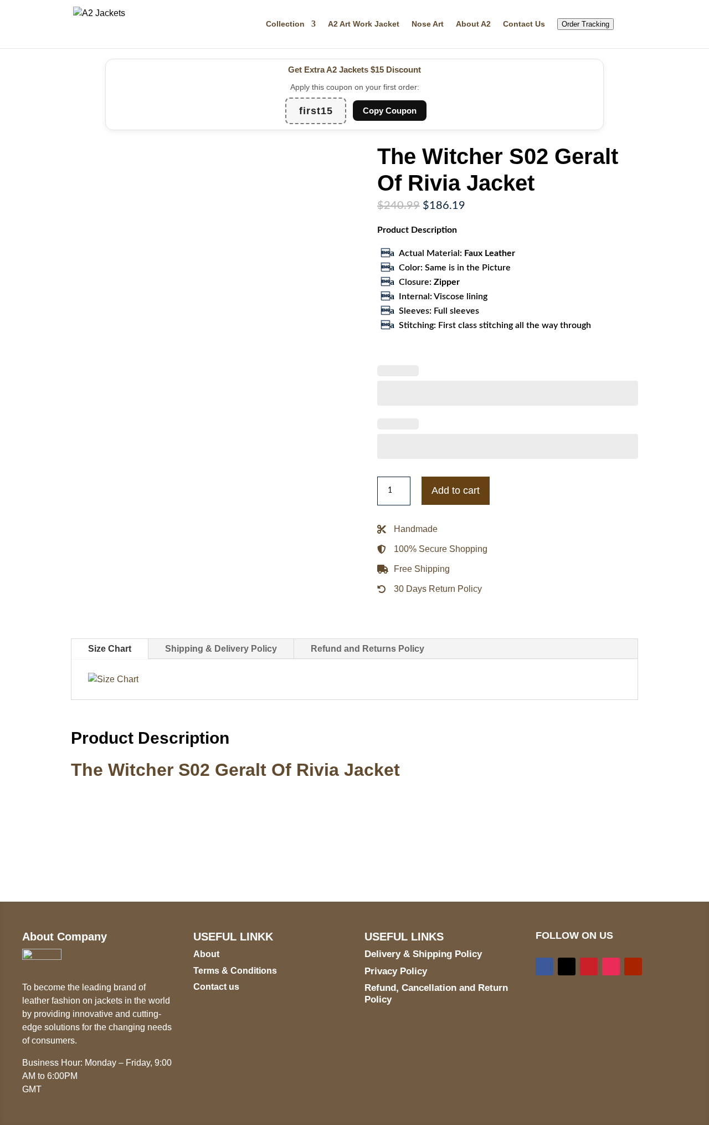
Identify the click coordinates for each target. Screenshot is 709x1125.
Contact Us (524, 24)
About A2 (473, 24)
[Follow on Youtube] (633, 966)
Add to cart (455, 490)
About (206, 954)
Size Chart (109, 648)
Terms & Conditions (235, 970)
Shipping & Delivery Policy (221, 648)
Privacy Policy (395, 971)
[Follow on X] (567, 966)
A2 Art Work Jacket (363, 24)
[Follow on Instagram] (611, 966)
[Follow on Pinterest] (589, 966)
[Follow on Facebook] (544, 966)
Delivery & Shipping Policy (423, 954)
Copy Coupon (390, 110)
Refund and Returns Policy (367, 648)
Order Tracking (585, 24)
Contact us (216, 986)
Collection (285, 24)
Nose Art (428, 24)
